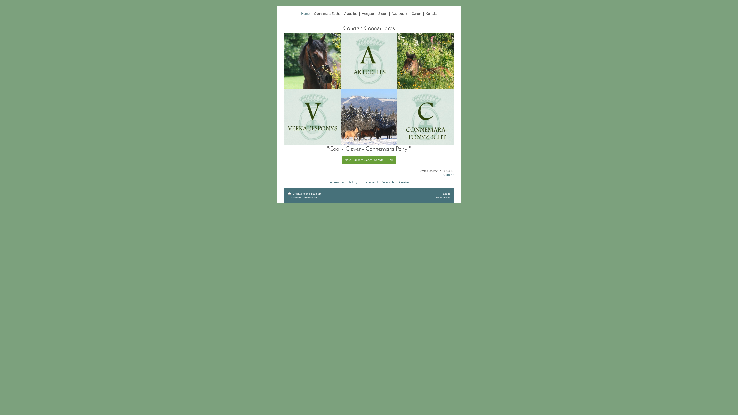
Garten (447, 174)
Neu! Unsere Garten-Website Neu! (369, 160)
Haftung (352, 182)
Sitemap (316, 193)
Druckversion (300, 193)
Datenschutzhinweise (395, 182)
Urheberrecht (369, 182)
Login (446, 193)
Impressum (336, 182)
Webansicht (442, 197)
